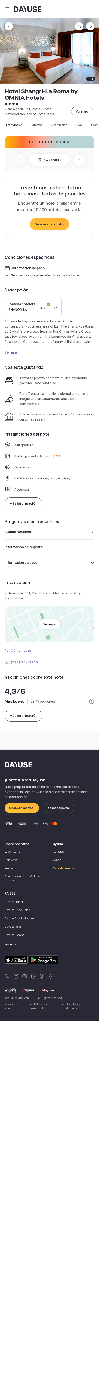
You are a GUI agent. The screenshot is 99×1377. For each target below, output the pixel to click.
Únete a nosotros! (22, 808)
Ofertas (37, 125)
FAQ (79, 125)
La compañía (13, 852)
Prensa (9, 868)
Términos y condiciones (71, 1006)
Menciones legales (11, 1006)
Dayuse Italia (13, 927)
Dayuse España (14, 935)
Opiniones (11, 860)
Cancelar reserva (64, 868)
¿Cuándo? (52, 159)
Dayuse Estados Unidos (19, 918)
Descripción (59, 125)
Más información (23, 503)
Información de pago (21, 562)
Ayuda (57, 860)
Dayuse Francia (14, 902)
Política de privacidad (38, 1006)
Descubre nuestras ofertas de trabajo (23, 878)
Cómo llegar (21, 650)
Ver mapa (82, 111)
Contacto (58, 852)
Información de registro (24, 547)
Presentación (14, 125)
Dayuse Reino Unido (17, 910)
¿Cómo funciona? (19, 531)
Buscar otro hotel (49, 224)
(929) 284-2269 (24, 662)
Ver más (11, 352)
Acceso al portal (59, 808)
